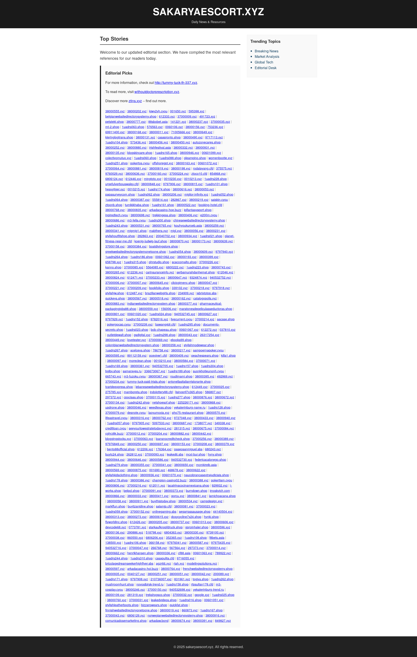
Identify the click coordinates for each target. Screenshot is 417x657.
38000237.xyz (198, 121)
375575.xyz (224, 168)
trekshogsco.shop (158, 594)
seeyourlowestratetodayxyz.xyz (150, 428)
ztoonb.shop (113, 205)
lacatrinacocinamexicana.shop (188, 485)
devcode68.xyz (115, 527)
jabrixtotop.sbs (207, 293)
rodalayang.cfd (203, 168)
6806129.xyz (136, 615)
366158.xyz (157, 542)
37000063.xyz (143, 438)
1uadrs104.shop (116, 142)
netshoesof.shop (163, 402)
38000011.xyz (159, 132)
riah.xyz (179, 563)
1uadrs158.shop (177, 584)
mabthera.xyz (158, 230)
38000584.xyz (183, 360)
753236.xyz (215, 127)
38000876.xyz (202, 397)
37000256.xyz (202, 438)
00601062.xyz (165, 256)
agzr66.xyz (163, 563)
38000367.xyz (158, 376)
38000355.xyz (140, 464)
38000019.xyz (169, 610)
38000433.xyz (203, 418)
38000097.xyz (116, 360)
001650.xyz (178, 111)
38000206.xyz (172, 194)
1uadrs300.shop (159, 220)
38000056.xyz (194, 230)
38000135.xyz (115, 152)
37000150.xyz (157, 589)
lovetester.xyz (136, 340)
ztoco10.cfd (199, 173)
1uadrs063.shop (133, 127)
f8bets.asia (216, 537)
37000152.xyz (140, 511)
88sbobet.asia (158, 121)
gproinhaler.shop (196, 527)
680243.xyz (213, 449)
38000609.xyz (203, 251)
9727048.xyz (183, 418)
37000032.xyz (182, 594)
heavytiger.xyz (115, 189)
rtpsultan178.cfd (202, 584)
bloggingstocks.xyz (118, 438)
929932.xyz (220, 485)
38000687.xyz (182, 423)
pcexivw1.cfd (158, 355)
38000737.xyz (180, 522)
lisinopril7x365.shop (188, 392)
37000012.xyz (136, 433)
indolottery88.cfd (161, 392)
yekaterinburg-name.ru (189, 407)
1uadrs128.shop (219, 407)
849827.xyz (223, 620)
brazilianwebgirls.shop (160, 293)
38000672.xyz (224, 397)
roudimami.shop (181, 376)
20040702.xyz (165, 236)
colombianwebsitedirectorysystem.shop (132, 345)
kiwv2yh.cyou (158, 111)
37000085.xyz (133, 267)
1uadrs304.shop (212, 366)
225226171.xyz (188, 402)
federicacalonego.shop (210, 459)
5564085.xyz (155, 267)
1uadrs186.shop (141, 256)
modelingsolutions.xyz (202, 563)
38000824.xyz (115, 277)
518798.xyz (154, 532)
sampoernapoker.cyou (208, 350)
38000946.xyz (189, 152)
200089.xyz (221, 574)
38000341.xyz (115, 230)
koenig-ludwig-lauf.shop (150, 241)
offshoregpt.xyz (162, 163)
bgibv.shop (112, 371)
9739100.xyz (215, 532)
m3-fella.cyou (136, 220)
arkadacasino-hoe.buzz (165, 210)
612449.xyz (200, 386)
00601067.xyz (189, 329)
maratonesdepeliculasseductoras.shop (205, 308)
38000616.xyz (182, 189)
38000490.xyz (193, 137)
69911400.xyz (115, 132)
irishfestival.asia (160, 147)
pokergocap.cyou (119, 324)
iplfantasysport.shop (198, 210)
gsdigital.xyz (142, 335)
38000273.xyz (137, 516)
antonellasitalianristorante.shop (189, 381)
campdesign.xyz (211, 501)
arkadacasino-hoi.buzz (142, 568)
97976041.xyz (177, 542)
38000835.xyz (137, 210)
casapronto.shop (169, 137)
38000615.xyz (159, 516)
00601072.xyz (207, 163)
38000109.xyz (115, 594)
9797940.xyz (224, 251)
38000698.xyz (140, 215)
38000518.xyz (159, 298)
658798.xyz (113, 262)
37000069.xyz (158, 340)
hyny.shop (215, 454)
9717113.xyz (214, 137)
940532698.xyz (179, 589)
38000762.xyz (161, 418)
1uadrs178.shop (116, 480)
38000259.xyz (214, 225)
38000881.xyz (137, 168)
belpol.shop (131, 490)
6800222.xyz (175, 267)
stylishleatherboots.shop (122, 605)
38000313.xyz (115, 516)
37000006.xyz (115, 282)
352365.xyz (174, 537)
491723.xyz (207, 116)
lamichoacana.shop (222, 496)
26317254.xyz (209, 335)
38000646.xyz (137, 459)
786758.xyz (161, 350)
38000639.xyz (223, 241)
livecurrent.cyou (181, 319)
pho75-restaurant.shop (188, 412)
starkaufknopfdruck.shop (166, 527)
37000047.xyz (138, 548)
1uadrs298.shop (164, 335)
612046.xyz (225, 272)
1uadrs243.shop (116, 225)
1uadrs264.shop (116, 256)
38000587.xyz (198, 542)
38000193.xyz (187, 256)
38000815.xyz (193, 184)
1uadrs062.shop (148, 194)
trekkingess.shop (164, 215)
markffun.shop (115, 506)
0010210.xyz (162, 360)
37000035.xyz (220, 121)
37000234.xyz (115, 381)
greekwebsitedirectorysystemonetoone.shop (135, 251)
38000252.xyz (115, 147)
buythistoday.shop (163, 501)
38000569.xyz (115, 470)
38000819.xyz (159, 168)
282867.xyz (179, 199)
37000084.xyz (224, 428)
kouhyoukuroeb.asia (188, 225)
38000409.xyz (179, 355)
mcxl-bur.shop (195, 454)
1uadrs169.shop (116, 366)
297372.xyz (113, 397)
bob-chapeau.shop (164, 329)
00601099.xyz (211, 152)
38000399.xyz (208, 256)
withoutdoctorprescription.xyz (156, 91)
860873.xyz (190, 610)
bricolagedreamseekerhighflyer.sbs (129, 563)
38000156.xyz (195, 127)
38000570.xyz (215, 412)
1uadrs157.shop (187, 366)
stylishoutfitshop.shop (120, 236)
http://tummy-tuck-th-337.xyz (176, 82)
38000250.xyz (137, 444)
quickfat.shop (179, 605)
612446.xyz (133, 178)
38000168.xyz (137, 132)
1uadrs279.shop (116, 464)
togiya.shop (200, 579)
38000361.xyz (140, 366)
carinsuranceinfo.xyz (160, 272)
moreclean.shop (140, 360)
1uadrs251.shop (116, 163)
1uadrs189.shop (179, 371)
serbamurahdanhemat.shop (196, 272)
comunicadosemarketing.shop (126, 620)
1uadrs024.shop (160, 314)
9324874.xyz (198, 277)
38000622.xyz (195, 470)
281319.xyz (135, 594)
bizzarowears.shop (154, 605)
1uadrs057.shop (118, 423)
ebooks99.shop (181, 340)
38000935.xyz (115, 574)
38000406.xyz (188, 215)
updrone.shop (114, 407)
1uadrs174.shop (159, 189)
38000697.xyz (159, 444)
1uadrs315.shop (135, 262)
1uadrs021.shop (211, 236)
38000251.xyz (157, 574)
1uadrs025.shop (223, 594)
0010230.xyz (173, 178)
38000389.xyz (224, 438)
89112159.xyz (137, 355)
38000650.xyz (184, 464)
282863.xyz (145, 236)
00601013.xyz (202, 522)
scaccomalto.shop (184, 262)
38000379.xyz (224, 444)
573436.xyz (138, 142)
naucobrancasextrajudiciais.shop (206, 475)
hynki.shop (211, 516)
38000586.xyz (159, 459)
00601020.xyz (137, 314)
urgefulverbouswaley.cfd (122, 184)
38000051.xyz (179, 574)
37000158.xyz (115, 246)
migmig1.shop (137, 230)
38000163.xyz (185, 163)
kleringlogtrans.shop (119, 137)
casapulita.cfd (164, 558)
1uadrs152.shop (137, 319)
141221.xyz (178, 121)
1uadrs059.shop (116, 511)
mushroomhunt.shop (119, 584)
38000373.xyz (173, 490)
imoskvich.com (220, 490)
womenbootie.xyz (220, 158)
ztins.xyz (135, 100)
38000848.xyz (151, 184)
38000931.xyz (205, 147)
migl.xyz (176, 230)
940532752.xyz (220, 277)
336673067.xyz (154, 371)
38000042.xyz (201, 574)
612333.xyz (167, 116)
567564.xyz (177, 548)
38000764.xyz (170, 568)
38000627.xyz (207, 314)
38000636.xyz (135, 173)
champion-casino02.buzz (169, 480)
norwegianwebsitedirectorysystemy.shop (175, 615)
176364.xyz (164, 449)
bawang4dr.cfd (165, 324)
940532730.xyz (181, 459)
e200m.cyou (208, 215)
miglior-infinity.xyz (196, 194)
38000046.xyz (136, 407)
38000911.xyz (138, 501)
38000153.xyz (180, 444)
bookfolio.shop (159, 288)
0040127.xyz (136, 574)
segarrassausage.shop (194, 511)
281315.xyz (182, 428)
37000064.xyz (115, 168)
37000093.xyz (154, 454)
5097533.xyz (161, 423)
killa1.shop (228, 355)
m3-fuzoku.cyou (135, 376)
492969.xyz (225, 376)
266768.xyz (159, 548)
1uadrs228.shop (215, 178)
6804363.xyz (173, 532)
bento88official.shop (121, 449)
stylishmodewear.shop (199, 345)
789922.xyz (223, 553)
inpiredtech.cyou (116, 215)
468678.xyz (176, 470)
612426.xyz (138, 522)
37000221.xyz (115, 288)
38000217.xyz (180, 350)
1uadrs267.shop (116, 350)
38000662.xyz (115, 553)
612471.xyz (135, 277)
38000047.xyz (207, 282)
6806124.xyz (114, 178)
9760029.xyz (114, 173)
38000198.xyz (180, 168)
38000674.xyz (180, 620)
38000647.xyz (177, 277)
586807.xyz (213, 392)
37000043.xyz (115, 615)
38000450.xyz (180, 142)
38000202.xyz (137, 111)
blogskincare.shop (139, 152)
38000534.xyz (188, 501)
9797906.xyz (172, 184)
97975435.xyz (220, 542)
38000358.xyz (171, 345)
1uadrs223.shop (197, 267)
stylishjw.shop (114, 293)
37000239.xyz (143, 324)
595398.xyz (196, 111)
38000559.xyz (148, 308)
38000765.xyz (162, 225)
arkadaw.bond (159, 620)
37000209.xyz (137, 288)
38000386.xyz (140, 480)
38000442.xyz (201, 433)
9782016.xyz (159, 319)
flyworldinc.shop (116, 522)
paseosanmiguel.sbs (188, 449)
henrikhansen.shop (140, 553)
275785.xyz (113, 392)
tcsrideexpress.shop (119, 386)
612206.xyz (145, 449)
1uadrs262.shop (222, 579)
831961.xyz (182, 579)
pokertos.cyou (140, 163)
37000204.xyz (157, 433)
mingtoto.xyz (152, 178)
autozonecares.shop (207, 142)
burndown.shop (196, 490)
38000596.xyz (220, 527)
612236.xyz (135, 272)
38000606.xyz (223, 522)
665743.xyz (113, 376)
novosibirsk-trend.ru (150, 584)
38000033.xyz (137, 496)
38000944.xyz (115, 459)
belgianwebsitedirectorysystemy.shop (130, 116)
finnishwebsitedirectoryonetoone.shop (131, 610)
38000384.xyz (137, 246)
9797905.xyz (141, 423)
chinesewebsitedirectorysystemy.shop (199, 220)
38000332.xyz (183, 147)
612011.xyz (157, 485)
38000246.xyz (135, 589)
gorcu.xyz (177, 496)
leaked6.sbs (175, 454)
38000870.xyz (179, 241)
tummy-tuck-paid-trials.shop (146, 381)
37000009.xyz (187, 116)
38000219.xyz (198, 199)
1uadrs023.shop (137, 329)
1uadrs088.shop (170, 158)
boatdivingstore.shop (163, 246)
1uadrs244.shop (116, 558)
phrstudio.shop (159, 262)
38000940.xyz (225, 418)
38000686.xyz (115, 220)
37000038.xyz (115, 537)
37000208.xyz (202, 444)
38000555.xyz (115, 111)
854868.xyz (218, 173)
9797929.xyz (114, 319)
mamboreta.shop (135, 392)
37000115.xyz (155, 397)
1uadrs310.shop (141, 558)
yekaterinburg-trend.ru (208, 589)
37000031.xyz (138, 600)
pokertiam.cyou (221, 480)
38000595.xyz (115, 355)
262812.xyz (134, 454)
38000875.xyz (137, 470)
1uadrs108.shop (195, 537)
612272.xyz (209, 329)
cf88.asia (184, 553)
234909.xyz (186, 293)
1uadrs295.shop (189, 324)
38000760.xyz (116, 600)
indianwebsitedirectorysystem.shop (151, 303)
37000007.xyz (137, 282)
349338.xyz (222, 423)
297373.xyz (196, 548)
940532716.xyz (115, 548)
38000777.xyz (136, 121)
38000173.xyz (201, 241)
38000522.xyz (186, 205)
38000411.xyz (159, 496)
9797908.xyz (139, 579)
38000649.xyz (202, 132)
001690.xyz (157, 470)
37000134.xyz (115, 402)
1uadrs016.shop (190, 600)
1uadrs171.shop (116, 579)
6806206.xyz (154, 537)
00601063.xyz (202, 553)
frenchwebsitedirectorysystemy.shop (208, 568)
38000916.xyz (215, 615)
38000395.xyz (204, 376)
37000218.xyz (200, 288)
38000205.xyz (158, 522)
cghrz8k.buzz (114, 433)
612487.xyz (134, 293)
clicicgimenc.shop (183, 282)
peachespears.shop (204, 355)
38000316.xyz (139, 418)
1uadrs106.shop (135, 542)
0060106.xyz (174, 127)
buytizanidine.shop (140, 506)
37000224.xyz (179, 173)
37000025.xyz (220, 386)
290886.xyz (135, 532)
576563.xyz (155, 127)
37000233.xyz (155, 277)
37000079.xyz (115, 412)
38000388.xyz (198, 480)
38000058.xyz (116, 501)
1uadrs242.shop (138, 402)
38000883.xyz (115, 303)
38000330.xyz (194, 532)
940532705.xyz (162, 366)
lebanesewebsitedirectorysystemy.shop (162, 386)
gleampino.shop (195, 158)
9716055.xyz (185, 558)
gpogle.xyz (202, 594)
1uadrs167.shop (211, 610)
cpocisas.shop (133, 397)
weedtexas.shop (160, 407)
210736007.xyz (161, 579)
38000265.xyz (115, 272)
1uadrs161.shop (163, 205)
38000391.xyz (202, 620)
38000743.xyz (221, 267)
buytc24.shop (114, 454)
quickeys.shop (115, 298)
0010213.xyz (193, 178)
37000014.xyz (216, 548)
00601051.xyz (213, 600)
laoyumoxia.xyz (158, 412)
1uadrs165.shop (166, 152)
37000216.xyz (137, 485)
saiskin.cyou (219, 199)
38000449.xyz (115, 340)
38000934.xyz (187, 236)
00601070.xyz (171, 475)
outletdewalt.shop (119, 335)
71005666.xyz (180, 132)
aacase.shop (226, 319)
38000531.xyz (140, 225)
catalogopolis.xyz (205, 298)
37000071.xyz (205, 360)
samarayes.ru (132, 371)
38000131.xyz (145, 137)
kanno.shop (113, 267)
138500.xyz (113, 542)
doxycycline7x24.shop (186, 516)
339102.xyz (180, 288)
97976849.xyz (115, 444)
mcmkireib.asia (206, 464)
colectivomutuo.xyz (118, 158)
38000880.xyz (137, 147)
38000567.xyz (137, 298)
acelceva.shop (140, 350)
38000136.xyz (115, 532)
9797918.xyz (221, 288)
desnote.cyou (136, 412)
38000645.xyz (159, 282)
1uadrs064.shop (116, 199)
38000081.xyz (184, 506)
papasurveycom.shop (120, 194)
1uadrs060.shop (145, 158)
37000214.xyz (204, 319)
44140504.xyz (222, 511)
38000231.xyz (215, 230)
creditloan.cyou (115, 428)
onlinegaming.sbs (164, 511)
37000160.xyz (157, 173)
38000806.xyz (115, 485)
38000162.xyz (181, 298)
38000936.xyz (149, 475)
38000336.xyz (165, 553)
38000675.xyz (202, 428)
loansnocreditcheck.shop (173, 438)
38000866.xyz (115, 496)
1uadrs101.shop (216, 184)
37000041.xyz (162, 464)
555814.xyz (160, 199)
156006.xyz (169, 308)
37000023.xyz (205, 506)
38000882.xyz (179, 433)
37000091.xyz (151, 490)
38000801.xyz (115, 314)
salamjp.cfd (164, 506)
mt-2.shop (112, 127)
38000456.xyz (158, 142)
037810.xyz (227, 329)
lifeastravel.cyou (116, 418)
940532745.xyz (184, 314)
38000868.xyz (211, 402)
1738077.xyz (203, 423)
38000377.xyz (187, 303)
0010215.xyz (136, 189)
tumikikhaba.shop (137, 205)
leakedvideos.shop (164, 600)
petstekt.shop (114, 121)
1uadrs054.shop (180, 251)
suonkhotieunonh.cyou (208, 371)
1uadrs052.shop (222, 194)
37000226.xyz (208, 262)
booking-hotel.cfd (210, 205)
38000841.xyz (196, 496)
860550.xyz (135, 537)
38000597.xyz (115, 568)
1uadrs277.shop (179, 397)
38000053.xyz (204, 189)
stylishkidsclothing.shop (121, 475)
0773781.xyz (137, 527)
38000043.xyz (187, 335)
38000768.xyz (115, 210)
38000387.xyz (140, 199)
